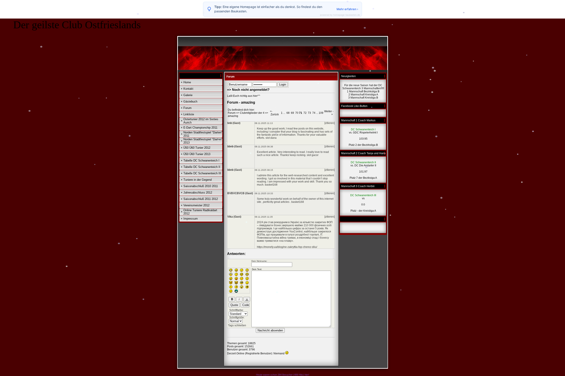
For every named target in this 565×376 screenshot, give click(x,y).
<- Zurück (274, 113)
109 (321, 112)
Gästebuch (190, 101)
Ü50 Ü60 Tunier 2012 (196, 147)
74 (313, 112)
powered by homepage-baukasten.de (340, 15)
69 (292, 112)
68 (288, 112)
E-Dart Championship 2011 (200, 127)
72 (305, 112)
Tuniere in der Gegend (197, 179)
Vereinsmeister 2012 (196, 205)
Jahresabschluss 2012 (197, 192)
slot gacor (312, 155)
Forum (187, 108)
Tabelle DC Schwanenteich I (201, 160)
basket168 (271, 184)
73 (309, 112)
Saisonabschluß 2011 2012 (200, 199)
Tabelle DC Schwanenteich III (202, 173)
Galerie (187, 95)
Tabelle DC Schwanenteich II (201, 167)
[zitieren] (329, 123)
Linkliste (188, 114)
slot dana (271, 137)
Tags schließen (237, 325)
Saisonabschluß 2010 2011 (200, 186)
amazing (233, 116)
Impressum (190, 218)
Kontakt (188, 88)
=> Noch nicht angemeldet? (248, 89)
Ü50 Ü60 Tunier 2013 (196, 154)
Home (187, 82)
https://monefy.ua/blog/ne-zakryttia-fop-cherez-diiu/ (287, 247)
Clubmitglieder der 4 (252, 112)
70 (296, 112)
